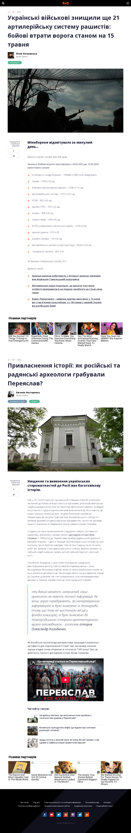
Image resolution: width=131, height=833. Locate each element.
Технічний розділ (92, 802)
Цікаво (34, 401)
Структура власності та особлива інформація (62, 802)
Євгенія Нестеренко (28, 392)
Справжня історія (17, 401)
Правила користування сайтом (57, 806)
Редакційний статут (105, 806)
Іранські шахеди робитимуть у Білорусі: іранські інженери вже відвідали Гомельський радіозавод (66, 277)
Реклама (107, 802)
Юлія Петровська (26, 53)
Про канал (24, 802)
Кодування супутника (83, 806)
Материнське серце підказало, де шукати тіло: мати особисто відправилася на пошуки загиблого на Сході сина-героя (67, 289)
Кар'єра (36, 802)
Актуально (14, 62)
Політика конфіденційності (29, 806)
